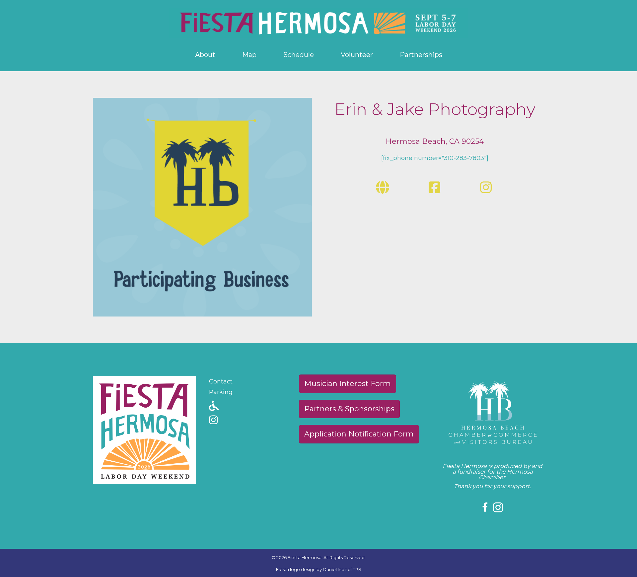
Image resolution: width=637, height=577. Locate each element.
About (205, 55)
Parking (221, 392)
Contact (221, 381)
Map (249, 55)
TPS (357, 569)
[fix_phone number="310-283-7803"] (434, 158)
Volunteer (357, 55)
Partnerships (421, 55)
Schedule (298, 55)
